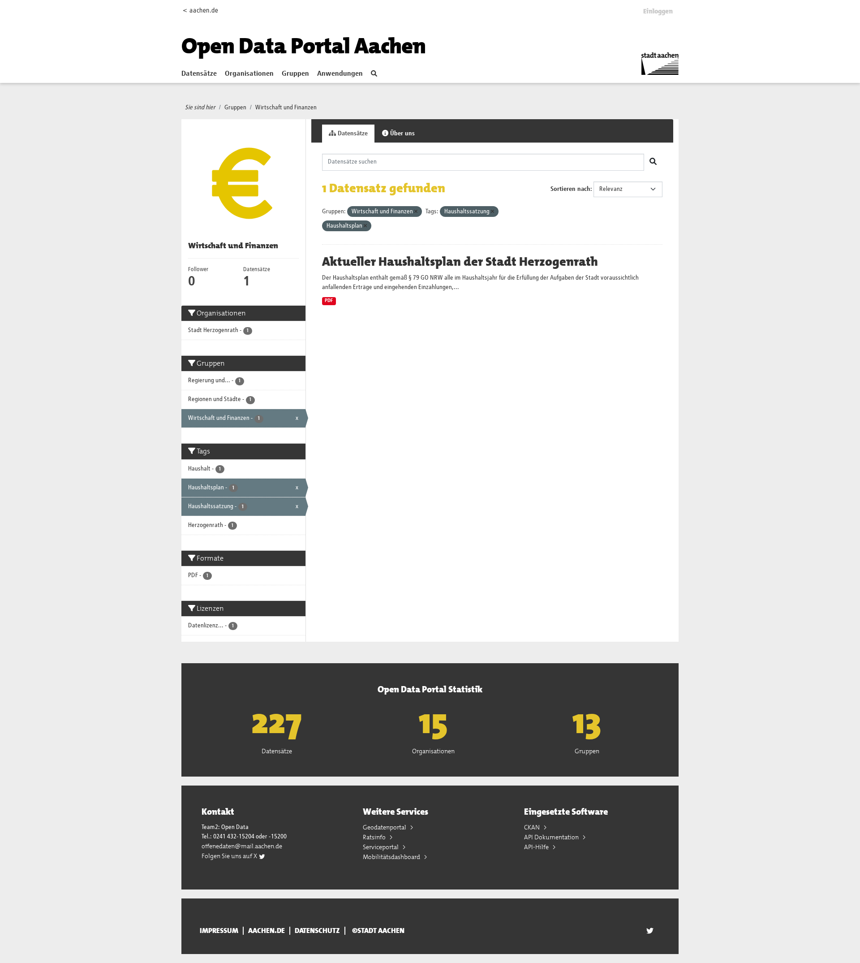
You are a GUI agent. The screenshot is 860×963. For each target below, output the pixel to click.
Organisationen (249, 74)
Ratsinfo (375, 837)
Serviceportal (381, 847)
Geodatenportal (385, 827)
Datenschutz (317, 931)
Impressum (219, 931)
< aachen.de (200, 10)
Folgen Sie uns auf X (230, 856)
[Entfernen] (415, 211)
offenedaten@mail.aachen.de (242, 846)
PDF (329, 300)
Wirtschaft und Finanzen (286, 107)
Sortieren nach (570, 189)
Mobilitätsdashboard (392, 857)
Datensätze (199, 74)
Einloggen (658, 11)
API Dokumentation (552, 837)
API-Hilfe (537, 847)
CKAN (532, 827)
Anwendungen (340, 74)
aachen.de (266, 931)
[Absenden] (653, 162)
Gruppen (295, 74)
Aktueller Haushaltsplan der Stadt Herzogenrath (460, 262)
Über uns (401, 133)
